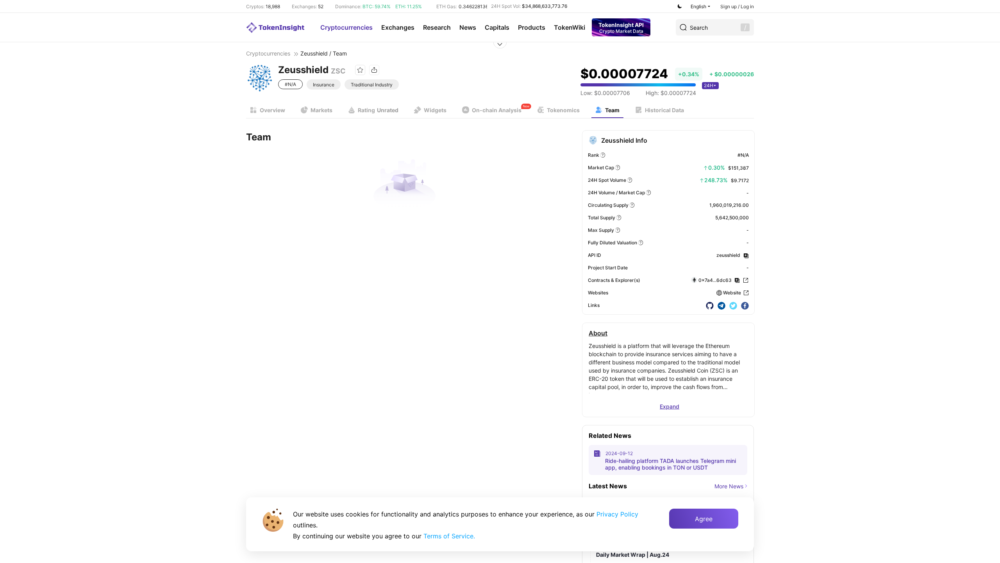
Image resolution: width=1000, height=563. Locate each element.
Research (437, 27)
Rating (378, 110)
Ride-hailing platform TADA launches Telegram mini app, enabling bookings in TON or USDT (670, 464)
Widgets (435, 110)
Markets (321, 110)
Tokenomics (563, 110)
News (467, 27)
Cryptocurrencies (346, 27)
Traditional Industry (372, 85)
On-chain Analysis (496, 110)
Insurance (323, 85)
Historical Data (664, 110)
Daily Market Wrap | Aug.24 (632, 554)
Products (531, 27)
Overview (272, 110)
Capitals (497, 27)
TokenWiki (569, 27)
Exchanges (397, 27)
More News (728, 486)
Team (612, 110)
